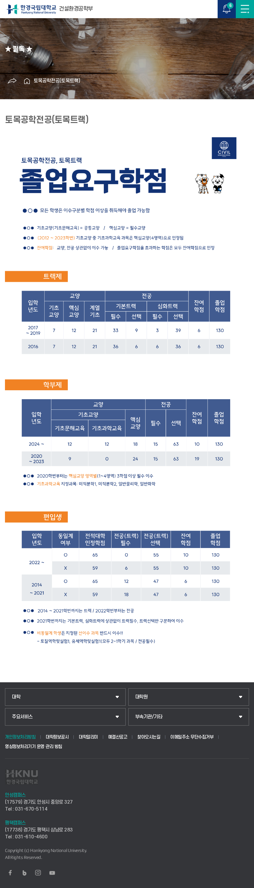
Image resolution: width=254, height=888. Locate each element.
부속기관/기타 (148, 717)
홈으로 (27, 81)
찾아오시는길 (148, 737)
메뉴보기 (245, 9)
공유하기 (12, 81)
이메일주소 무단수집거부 (191, 737)
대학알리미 (88, 737)
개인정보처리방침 (20, 737)
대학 (16, 697)
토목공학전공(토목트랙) (57, 81)
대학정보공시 (57, 737)
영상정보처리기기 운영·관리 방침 (33, 746)
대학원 (141, 697)
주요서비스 (22, 717)
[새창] (10, 872)
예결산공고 (117, 737)
